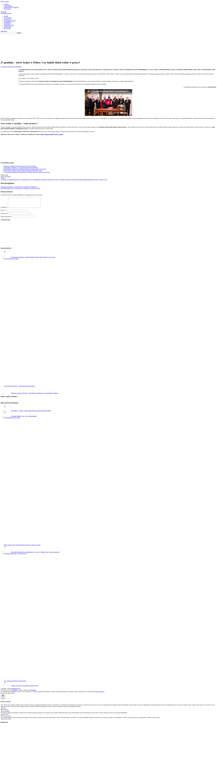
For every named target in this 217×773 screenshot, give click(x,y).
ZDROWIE (7, 24)
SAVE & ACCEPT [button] (6, 719)
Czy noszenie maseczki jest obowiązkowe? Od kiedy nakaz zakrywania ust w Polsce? (27, 172)
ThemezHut (33, 690)
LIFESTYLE (7, 19)
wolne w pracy (103, 179)
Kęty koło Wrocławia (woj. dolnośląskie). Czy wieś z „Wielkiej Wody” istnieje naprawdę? (35, 552)
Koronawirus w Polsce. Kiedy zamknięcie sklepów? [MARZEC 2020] (23, 170)
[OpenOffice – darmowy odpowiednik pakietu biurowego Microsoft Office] (7, 410)
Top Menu (3, 11)
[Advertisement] (108, 46)
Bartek (20, 66)
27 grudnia (3, 179)
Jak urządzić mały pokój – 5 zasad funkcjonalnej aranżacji (19, 386)
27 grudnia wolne (24, 179)
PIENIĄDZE (7, 27)
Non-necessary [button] (5, 714)
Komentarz (4, 207)
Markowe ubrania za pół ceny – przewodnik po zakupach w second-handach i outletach (34, 393)
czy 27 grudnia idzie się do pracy (38, 179)
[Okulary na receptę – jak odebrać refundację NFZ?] (7, 685)
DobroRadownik (15, 688)
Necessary (5, 709)
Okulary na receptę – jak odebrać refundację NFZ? (24, 685)
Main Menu (4, 31)
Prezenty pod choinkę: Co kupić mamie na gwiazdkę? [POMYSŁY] (19, 187)
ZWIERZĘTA (8, 22)
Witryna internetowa (6, 216)
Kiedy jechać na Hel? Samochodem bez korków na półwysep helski (22, 545)
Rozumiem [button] (92, 691)
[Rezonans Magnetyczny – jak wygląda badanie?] (7, 416)
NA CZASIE (7, 17)
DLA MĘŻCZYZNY (10, 20)
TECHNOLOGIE (9, 25)
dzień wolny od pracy (53, 179)
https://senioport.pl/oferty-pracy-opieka (51, 134)
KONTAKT (7, 9)
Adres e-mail (5, 213)
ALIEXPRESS (8, 6)
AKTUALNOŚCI (6, 176)
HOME (6, 16)
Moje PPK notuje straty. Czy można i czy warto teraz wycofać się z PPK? (20, 188)
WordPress (15, 690)
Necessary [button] (3, 708)
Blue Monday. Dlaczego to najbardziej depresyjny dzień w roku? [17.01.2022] (25, 169)
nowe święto (95, 179)
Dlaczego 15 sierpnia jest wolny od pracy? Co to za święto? (20, 166)
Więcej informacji (99, 691)
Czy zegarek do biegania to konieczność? (15, 681)
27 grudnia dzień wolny (13, 179)
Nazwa (3, 210)
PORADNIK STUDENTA (11, 7)
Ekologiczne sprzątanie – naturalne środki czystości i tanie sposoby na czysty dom (33, 257)
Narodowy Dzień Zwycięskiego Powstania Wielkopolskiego (76, 179)
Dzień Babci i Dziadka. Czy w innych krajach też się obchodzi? (21, 167)
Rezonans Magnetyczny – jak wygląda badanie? (24, 416)
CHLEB (6, 4)
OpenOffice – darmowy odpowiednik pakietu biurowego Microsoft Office (31, 410)
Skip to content (5, 1)
